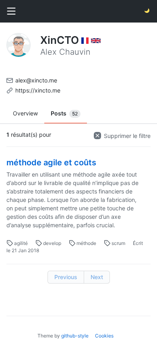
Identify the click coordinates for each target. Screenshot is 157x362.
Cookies (104, 336)
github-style (75, 336)
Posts (64, 113)
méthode (86, 243)
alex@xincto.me (36, 80)
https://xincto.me (37, 90)
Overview (25, 113)
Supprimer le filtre (126, 135)
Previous (65, 277)
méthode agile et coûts (51, 162)
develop (52, 243)
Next (97, 277)
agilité (21, 243)
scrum (118, 243)
